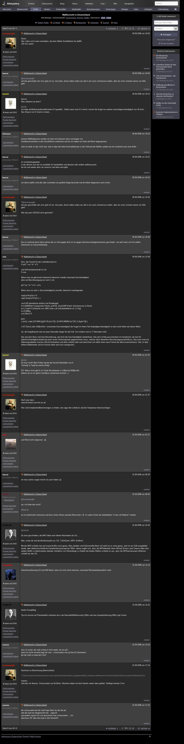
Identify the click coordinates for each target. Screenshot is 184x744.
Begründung (9, 500)
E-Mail (109, 18)
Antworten (94, 23)
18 (133, 28)
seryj (4, 435)
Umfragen (148, 9)
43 (139, 28)
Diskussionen (47, 4)
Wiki (115, 4)
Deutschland (71, 18)
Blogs (62, 4)
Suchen (106, 23)
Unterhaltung (163, 9)
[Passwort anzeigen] (176, 30)
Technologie (110, 9)
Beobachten (81, 23)
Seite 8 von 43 (8, 28)
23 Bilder (56, 23)
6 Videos (68, 23)
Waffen (86, 18)
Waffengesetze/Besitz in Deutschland (165, 87)
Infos (115, 23)
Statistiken (89, 4)
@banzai (24, 510)
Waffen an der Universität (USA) (166, 105)
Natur (136, 9)
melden (147, 69)
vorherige (112, 28)
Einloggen (167, 35)
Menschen (7, 9)
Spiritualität (76, 9)
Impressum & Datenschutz (11, 737)
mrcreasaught (8, 34)
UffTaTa (5, 494)
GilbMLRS (7, 525)
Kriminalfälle (61, 9)
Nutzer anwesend (166, 16)
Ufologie (124, 9)
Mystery (47, 9)
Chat (103, 4)
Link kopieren (8, 62)
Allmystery (13, 3)
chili (4, 257)
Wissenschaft (22, 9)
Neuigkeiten (129, 4)
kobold (5, 94)
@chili (23, 107)
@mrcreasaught (27, 78)
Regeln (26, 737)
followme (6, 134)
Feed (103, 18)
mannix (5, 645)
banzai (5, 73)
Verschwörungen (93, 9)
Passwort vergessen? (166, 40)
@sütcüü (25, 530)
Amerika (80, 18)
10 (130, 28)
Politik (35, 9)
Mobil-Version (35, 737)
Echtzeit (31, 4)
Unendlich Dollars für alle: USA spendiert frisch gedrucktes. (166, 68)
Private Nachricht (9, 60)
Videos (74, 4)
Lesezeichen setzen (10, 65)
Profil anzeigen (9, 57)
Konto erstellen (167, 43)
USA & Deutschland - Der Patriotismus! (166, 78)
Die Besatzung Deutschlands (164, 58)
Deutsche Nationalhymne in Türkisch (167, 114)
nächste (144, 28)
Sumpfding (7, 565)
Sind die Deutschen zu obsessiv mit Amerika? (165, 96)
